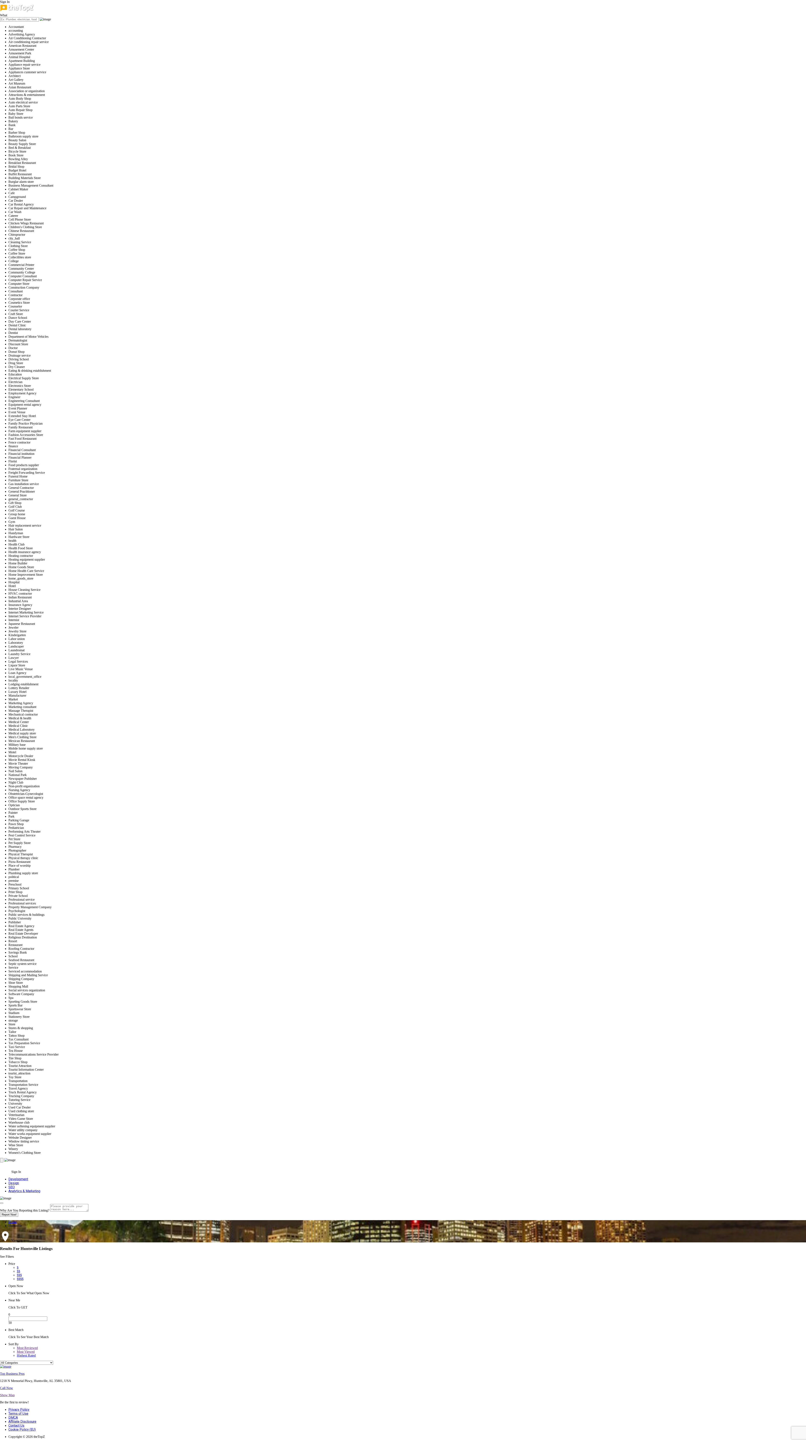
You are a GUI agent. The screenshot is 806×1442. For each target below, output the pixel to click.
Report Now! (9, 1214)
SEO (11, 1187)
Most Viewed (26, 1351)
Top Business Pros (12, 1373)
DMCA (13, 1418)
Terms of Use (18, 1414)
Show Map (7, 1395)
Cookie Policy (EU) (22, 1430)
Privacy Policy (18, 1410)
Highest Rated (26, 1355)
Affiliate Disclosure (22, 1422)
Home (12, 1222)
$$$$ (20, 1279)
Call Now (6, 1388)
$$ (18, 1271)
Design (13, 1183)
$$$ (19, 1275)
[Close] (1, 1203)
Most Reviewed (27, 1348)
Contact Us (16, 1426)
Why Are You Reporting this (24, 1210)
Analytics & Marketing (24, 1191)
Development (18, 1179)
